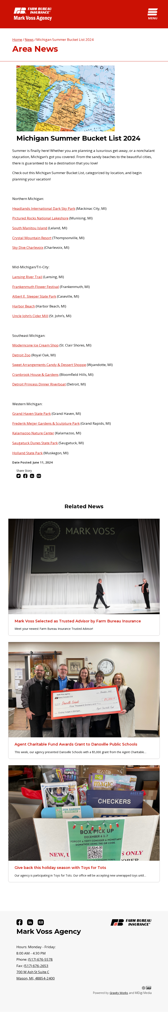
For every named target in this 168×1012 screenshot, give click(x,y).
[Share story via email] (39, 476)
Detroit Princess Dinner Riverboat (39, 384)
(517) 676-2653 (36, 965)
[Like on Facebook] (19, 922)
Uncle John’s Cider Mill (30, 315)
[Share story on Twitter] (18, 476)
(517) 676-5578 (40, 959)
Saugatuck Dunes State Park (35, 443)
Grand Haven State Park (31, 413)
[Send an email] (41, 922)
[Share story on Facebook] (25, 476)
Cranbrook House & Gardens (35, 374)
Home (17, 39)
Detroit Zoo (21, 355)
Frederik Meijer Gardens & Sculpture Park (46, 423)
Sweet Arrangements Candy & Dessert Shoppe (49, 364)
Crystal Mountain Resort (31, 237)
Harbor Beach (23, 306)
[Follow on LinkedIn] (30, 922)
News (29, 39)
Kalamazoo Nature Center (33, 433)
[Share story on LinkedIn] (32, 476)
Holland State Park (27, 453)
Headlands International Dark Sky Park (43, 208)
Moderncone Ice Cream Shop (35, 345)
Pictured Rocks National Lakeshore (40, 218)
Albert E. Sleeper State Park (34, 296)
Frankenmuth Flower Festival (35, 286)
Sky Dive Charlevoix (27, 247)
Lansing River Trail (27, 276)
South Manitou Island (29, 228)
